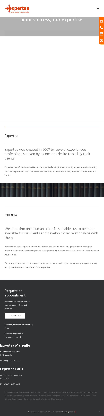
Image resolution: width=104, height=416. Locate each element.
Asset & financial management (74, 392)
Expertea (8, 392)
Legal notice (18, 333)
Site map (8, 333)
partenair (71, 412)
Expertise (52, 88)
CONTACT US (15, 315)
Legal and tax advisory (52, 392)
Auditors (38, 392)
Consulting (52, 115)
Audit (52, 61)
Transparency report (13, 337)
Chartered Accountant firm (23, 392)
